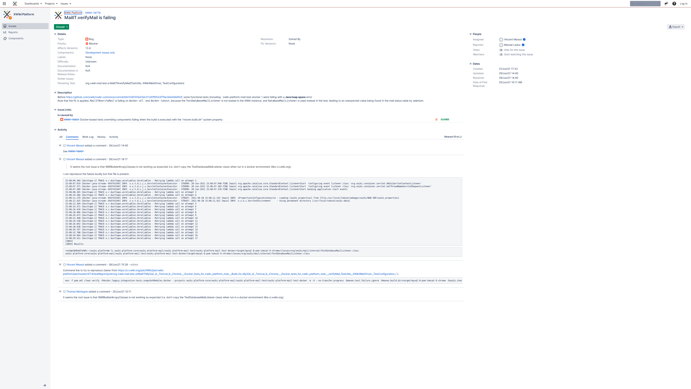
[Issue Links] (55, 109)
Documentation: (67, 66)
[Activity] (55, 129)
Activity (113, 136)
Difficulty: (63, 61)
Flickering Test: (66, 83)
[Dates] (470, 63)
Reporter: (478, 44)
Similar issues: (66, 78)
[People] (470, 34)
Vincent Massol (75, 145)
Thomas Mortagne (77, 291)
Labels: (62, 57)
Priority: (62, 43)
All (60, 136)
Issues (64, 3)
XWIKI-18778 (93, 12)
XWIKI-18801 (71, 119)
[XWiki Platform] (7, 14)
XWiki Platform (23, 14)
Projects (50, 3)
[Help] (674, 3)
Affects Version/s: (68, 48)
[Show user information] (524, 39)
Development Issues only (100, 52)
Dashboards (32, 3)
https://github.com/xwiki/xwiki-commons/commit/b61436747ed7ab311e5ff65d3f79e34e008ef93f (124, 97)
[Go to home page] (14, 3)
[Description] (55, 92)
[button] (4, 3)
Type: (61, 39)
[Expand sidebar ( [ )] (45, 385)
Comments (72, 136)
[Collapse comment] (60, 145)
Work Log (88, 136)
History (101, 136)
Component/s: (66, 52)
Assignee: (478, 39)
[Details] (55, 34)
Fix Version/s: (268, 43)
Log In (683, 3)
